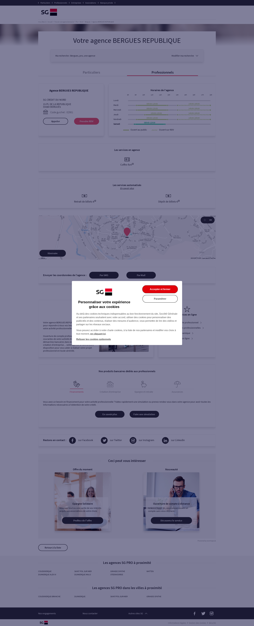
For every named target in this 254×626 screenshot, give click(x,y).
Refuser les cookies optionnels (93, 339)
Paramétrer (160, 299)
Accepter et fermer (160, 289)
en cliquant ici (98, 334)
